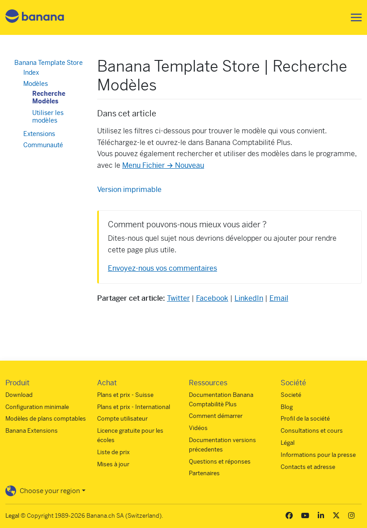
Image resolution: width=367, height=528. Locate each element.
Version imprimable (129, 189)
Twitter (178, 298)
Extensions (39, 134)
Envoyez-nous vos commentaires (162, 268)
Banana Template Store (48, 63)
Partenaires (204, 473)
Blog (287, 407)
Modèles (35, 84)
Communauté (43, 145)
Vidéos (198, 428)
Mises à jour (113, 464)
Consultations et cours (312, 430)
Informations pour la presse (318, 455)
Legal (12, 515)
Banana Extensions (31, 430)
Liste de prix (113, 452)
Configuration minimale (37, 407)
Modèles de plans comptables (45, 418)
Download (19, 395)
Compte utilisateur (122, 418)
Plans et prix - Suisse (125, 395)
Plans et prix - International (133, 407)
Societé (291, 395)
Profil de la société (305, 418)
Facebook (212, 298)
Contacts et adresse (308, 467)
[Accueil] (34, 18)
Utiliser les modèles (48, 117)
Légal (287, 443)
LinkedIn (249, 298)
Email (278, 298)
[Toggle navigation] (354, 17)
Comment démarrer (216, 416)
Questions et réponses (220, 461)
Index (31, 72)
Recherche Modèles (48, 97)
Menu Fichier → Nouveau (163, 165)
